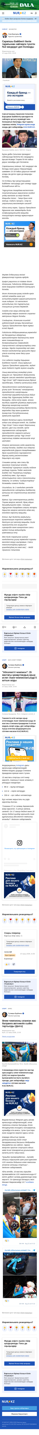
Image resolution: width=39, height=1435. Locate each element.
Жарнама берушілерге (19, 1414)
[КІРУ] (36, 13)
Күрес (10, 1008)
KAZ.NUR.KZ (29, 127)
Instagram (21, 648)
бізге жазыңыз (26, 559)
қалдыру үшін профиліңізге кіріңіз (17, 609)
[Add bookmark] (35, 627)
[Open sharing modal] (25, 627)
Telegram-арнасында (26, 124)
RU (32, 13)
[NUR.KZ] (19, 13)
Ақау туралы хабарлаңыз (19, 1408)
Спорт (4, 660)
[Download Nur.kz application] (19, 5)
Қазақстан (13, 29)
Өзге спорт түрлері (14, 660)
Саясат (4, 29)
